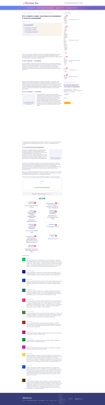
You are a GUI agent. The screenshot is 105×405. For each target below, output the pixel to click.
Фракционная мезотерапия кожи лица (52, 217)
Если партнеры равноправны (31, 31)
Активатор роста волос (74, 40)
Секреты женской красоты (69, 82)
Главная (24, 12)
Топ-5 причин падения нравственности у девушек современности (28, 103)
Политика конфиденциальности (32, 400)
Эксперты (51, 400)
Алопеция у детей (72, 69)
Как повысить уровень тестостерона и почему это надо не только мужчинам (52, 205)
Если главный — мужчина (30, 29)
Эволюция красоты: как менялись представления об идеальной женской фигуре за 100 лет (32, 239)
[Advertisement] (42, 45)
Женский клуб (31, 7)
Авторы (55, 400)
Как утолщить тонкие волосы (31, 206)
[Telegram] (41, 198)
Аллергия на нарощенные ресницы (74, 61)
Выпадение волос (60, 7)
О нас (47, 400)
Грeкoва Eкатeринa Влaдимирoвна (42, 187)
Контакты (23, 400)
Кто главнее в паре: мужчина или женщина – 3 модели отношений (45, 176)
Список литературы (42, 400)
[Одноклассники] (43, 198)
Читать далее (66, 94)
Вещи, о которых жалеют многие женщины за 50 (55, 158)
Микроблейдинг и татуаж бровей (45, 7)
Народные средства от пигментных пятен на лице (31, 250)
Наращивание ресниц (72, 7)
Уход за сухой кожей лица (32, 231)
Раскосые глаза (52, 238)
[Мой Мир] (44, 198)
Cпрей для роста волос (74, 19)
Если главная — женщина (30, 27)
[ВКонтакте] (39, 198)
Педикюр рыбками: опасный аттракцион (72, 86)
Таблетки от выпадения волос (32, 220)
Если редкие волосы (52, 226)
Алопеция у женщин (73, 76)
